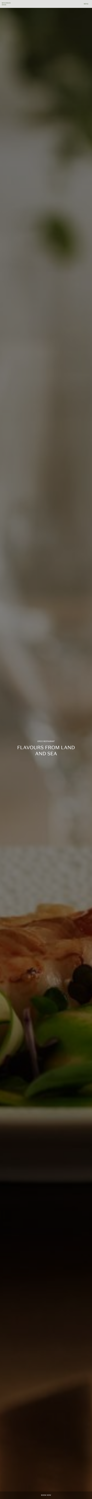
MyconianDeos (6, 4)
